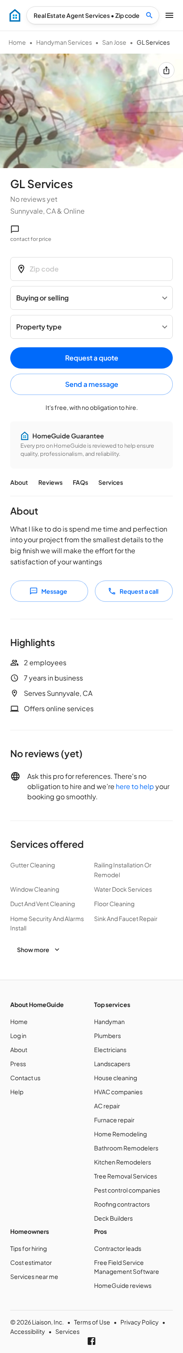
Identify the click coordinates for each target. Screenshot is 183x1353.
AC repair (107, 1106)
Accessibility (27, 1331)
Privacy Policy (139, 1322)
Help (16, 1092)
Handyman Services (64, 42)
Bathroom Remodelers (126, 1148)
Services (110, 482)
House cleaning (115, 1077)
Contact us (25, 1077)
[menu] (14, 15)
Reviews (50, 482)
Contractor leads (117, 1248)
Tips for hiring (28, 1248)
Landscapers (112, 1063)
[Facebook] (91, 1341)
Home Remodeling (120, 1134)
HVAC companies (118, 1092)
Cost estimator (31, 1262)
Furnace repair (114, 1120)
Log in (18, 1035)
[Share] (166, 70)
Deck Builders (113, 1218)
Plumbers (107, 1035)
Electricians (110, 1049)
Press (18, 1063)
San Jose (114, 42)
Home (17, 42)
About (19, 482)
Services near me (34, 1276)
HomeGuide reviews (123, 1285)
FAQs (80, 482)
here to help (135, 786)
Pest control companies (127, 1190)
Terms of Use (92, 1322)
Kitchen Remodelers (122, 1162)
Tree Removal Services (125, 1176)
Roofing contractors (122, 1204)
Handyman (109, 1021)
